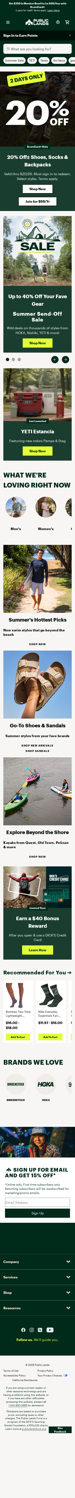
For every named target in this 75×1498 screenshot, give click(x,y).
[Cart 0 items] (67, 22)
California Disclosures (25, 1380)
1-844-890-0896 (18, 1405)
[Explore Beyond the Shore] (37, 824)
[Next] (65, 359)
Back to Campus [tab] (13, 359)
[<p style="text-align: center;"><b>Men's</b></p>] (15, 516)
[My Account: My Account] (57, 22)
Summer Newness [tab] (19, 359)
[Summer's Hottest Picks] (37, 611)
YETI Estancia (37, 431)
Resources (12, 1308)
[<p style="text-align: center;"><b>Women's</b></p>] (45, 516)
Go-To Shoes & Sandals (37, 725)
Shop (7, 1292)
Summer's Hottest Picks (37, 620)
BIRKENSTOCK (16, 1099)
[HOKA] (45, 1093)
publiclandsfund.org (34, 1428)
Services (10, 1277)
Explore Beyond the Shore (37, 832)
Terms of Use (11, 1370)
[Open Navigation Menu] (7, 22)
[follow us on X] (42, 1329)
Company (11, 1262)
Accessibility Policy (14, 1375)
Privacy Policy (45, 1370)
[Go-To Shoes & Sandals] (37, 717)
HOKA (46, 1099)
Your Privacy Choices (50, 1375)
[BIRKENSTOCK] (15, 1093)
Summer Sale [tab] (7, 359)
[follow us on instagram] (33, 1329)
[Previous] (55, 359)
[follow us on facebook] (25, 1329)
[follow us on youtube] (50, 1329)
